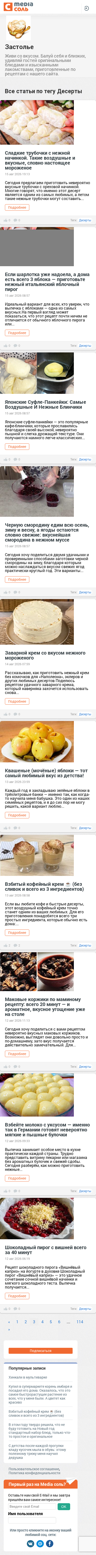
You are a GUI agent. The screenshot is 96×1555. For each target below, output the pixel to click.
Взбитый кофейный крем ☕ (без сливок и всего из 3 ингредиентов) (44, 886)
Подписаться (40, 1350)
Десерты (85, 220)
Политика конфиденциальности (34, 1472)
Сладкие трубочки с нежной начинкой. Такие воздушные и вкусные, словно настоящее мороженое (40, 160)
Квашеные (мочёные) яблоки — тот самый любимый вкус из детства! (46, 773)
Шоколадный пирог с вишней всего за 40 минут (45, 1250)
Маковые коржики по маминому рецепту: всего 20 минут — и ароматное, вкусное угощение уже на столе (45, 1006)
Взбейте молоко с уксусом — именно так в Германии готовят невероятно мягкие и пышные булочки (47, 1129)
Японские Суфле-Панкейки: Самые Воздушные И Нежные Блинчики (45, 404)
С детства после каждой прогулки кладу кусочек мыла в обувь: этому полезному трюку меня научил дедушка (37, 1451)
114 (80, 1321)
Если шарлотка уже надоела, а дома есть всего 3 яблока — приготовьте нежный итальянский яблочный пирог (47, 281)
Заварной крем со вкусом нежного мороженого (45, 655)
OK (63, 1507)
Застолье (19, 46)
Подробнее (17, 207)
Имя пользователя (25, 1513)
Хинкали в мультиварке (28, 1377)
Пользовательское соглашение (34, 1469)
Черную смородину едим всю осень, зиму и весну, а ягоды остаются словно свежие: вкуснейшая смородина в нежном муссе (47, 532)
